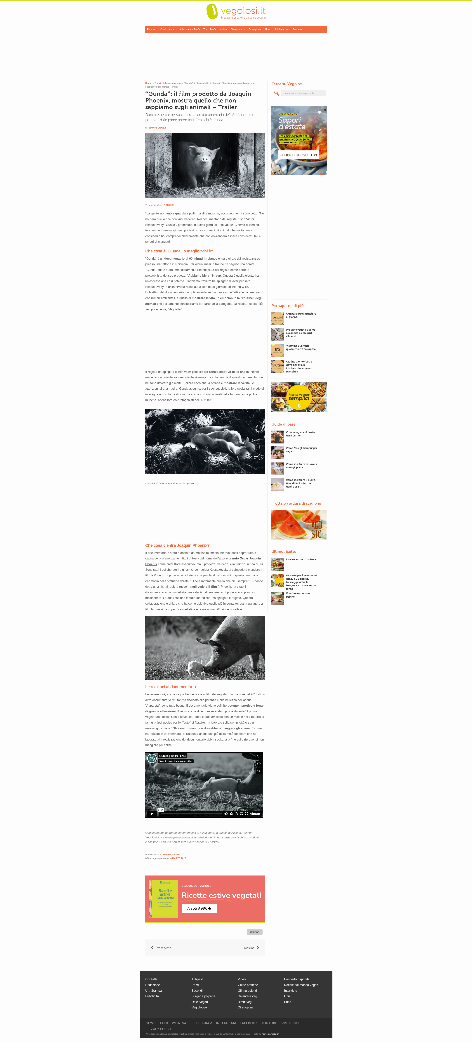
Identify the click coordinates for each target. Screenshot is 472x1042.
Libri (287, 996)
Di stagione (255, 29)
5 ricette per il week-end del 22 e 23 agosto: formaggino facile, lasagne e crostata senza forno (301, 582)
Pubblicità (152, 996)
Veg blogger (200, 1007)
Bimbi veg (244, 1002)
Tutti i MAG (209, 29)
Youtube (269, 1023)
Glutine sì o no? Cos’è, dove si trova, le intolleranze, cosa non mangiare (299, 366)
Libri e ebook (282, 29)
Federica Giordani (157, 127)
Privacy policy (158, 1029)
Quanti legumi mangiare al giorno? (301, 315)
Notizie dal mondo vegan (168, 83)
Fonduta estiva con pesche (298, 595)
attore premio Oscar (233, 558)
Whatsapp (181, 1023)
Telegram (203, 1023)
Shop (287, 1002)
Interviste (290, 990)
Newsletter (156, 1023)
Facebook (249, 1023)
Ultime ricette (283, 551)
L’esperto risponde (296, 979)
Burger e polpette (203, 996)
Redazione (152, 985)
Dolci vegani (200, 1002)
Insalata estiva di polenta (301, 559)
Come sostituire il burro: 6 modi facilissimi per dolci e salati (301, 483)
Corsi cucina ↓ (168, 29)
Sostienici (298, 29)
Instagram (226, 1023)
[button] (199, 908)
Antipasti (198, 979)
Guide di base (283, 424)
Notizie (223, 29)
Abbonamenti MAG (189, 29)
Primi (195, 985)
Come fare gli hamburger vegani (301, 449)
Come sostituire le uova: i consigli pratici (301, 465)
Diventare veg (247, 996)
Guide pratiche (248, 985)
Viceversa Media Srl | (271, 1034)
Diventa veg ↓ (237, 29)
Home (148, 83)
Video (242, 979)
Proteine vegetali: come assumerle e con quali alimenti (300, 333)
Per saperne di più (287, 305)
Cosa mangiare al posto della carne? (300, 434)
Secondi (197, 990)
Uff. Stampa (153, 990)
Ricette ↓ (152, 29)
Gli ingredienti (247, 990)
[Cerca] (277, 93)
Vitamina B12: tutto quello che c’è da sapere (301, 347)
